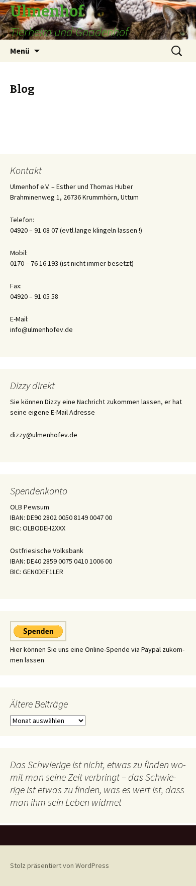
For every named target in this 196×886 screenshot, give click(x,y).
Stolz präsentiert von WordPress (59, 865)
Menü (20, 51)
